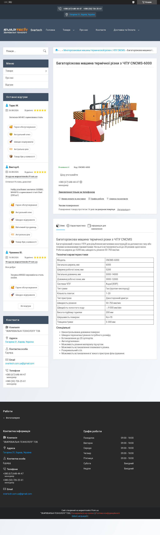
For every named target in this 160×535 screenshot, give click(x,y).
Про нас (84, 30)
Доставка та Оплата (124, 30)
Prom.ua (95, 510)
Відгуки (9, 85)
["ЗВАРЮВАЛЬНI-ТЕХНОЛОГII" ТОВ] (15, 30)
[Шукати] (44, 51)
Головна (50, 30)
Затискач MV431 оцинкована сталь (26, 117)
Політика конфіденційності (108, 513)
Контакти (101, 30)
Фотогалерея (13, 418)
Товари (66, 30)
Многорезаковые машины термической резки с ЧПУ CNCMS (94, 50)
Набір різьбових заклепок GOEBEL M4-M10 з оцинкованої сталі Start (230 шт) (27, 192)
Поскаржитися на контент (82, 513)
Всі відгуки (26, 306)
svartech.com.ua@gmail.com (19, 363)
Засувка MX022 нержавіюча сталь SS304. (27, 276)
